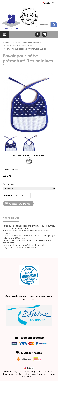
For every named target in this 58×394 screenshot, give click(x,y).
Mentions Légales (12, 371)
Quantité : (8, 195)
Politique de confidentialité (16, 374)
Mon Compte (38, 374)
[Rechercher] (54, 24)
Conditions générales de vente (38, 371)
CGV (36, 376)
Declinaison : (9, 184)
